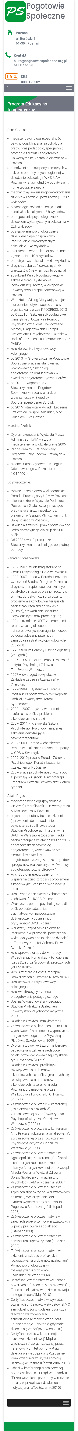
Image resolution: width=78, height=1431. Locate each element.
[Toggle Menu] (69, 88)
